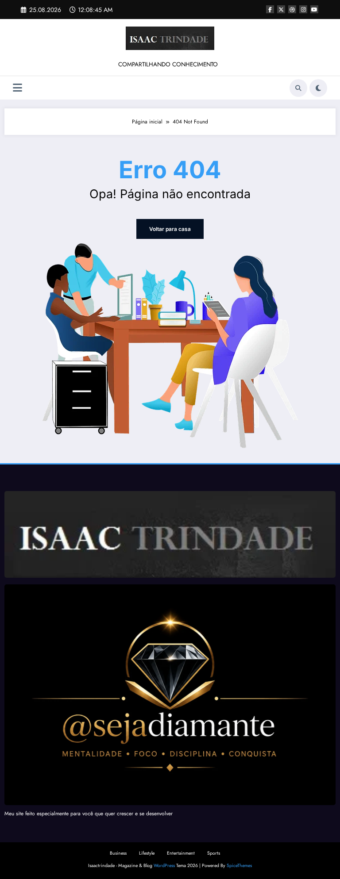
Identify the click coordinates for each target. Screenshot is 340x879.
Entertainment (181, 853)
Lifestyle (147, 853)
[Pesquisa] (298, 88)
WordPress (164, 865)
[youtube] (314, 9)
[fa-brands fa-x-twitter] (281, 9)
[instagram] (303, 9)
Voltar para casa (170, 229)
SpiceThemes (239, 865)
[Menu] (17, 87)
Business (118, 853)
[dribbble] (292, 9)
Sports (213, 853)
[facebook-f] (270, 9)
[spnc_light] (318, 88)
